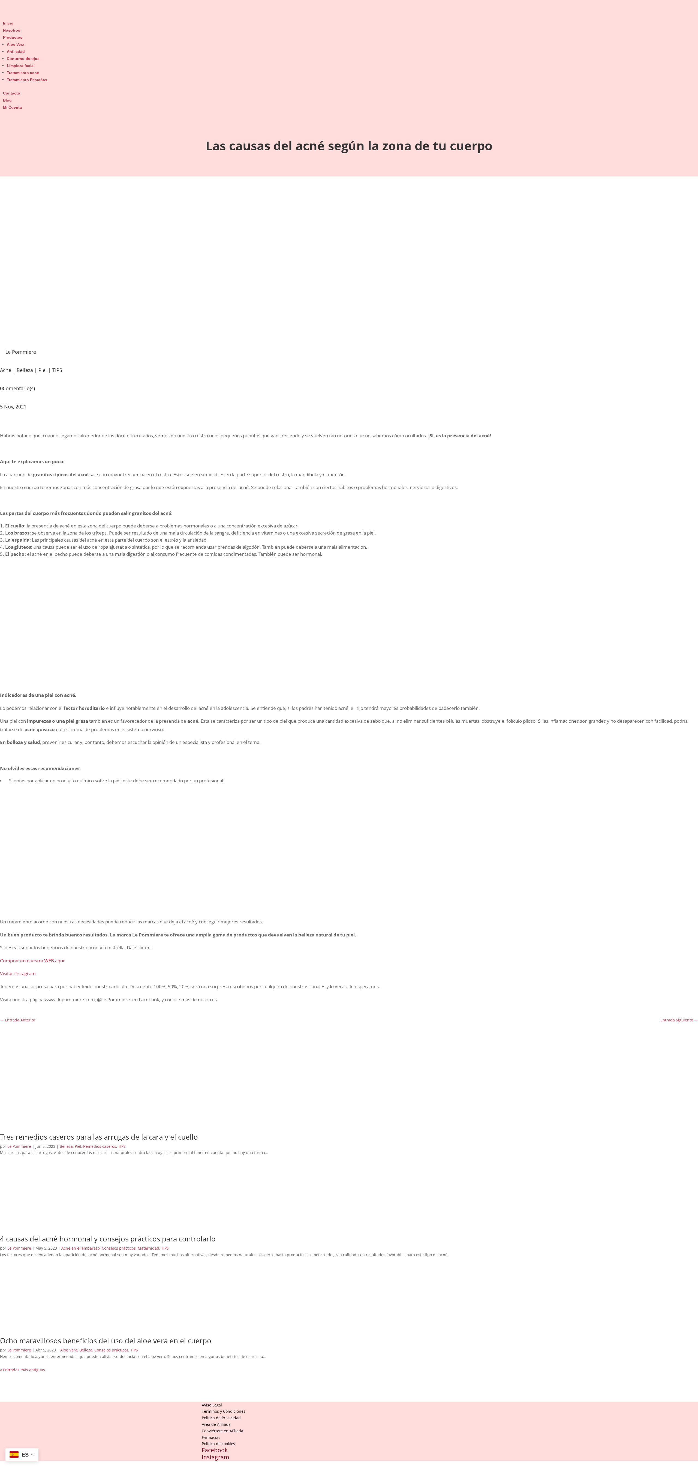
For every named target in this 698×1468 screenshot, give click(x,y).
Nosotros (11, 30)
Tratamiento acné (23, 73)
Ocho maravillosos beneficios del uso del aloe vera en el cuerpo (105, 1340)
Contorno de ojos (23, 58)
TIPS (57, 370)
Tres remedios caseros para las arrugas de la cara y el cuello (99, 1137)
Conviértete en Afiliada (222, 1430)
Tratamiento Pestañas (27, 80)
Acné (5, 370)
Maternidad (148, 1248)
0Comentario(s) (17, 388)
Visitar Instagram (18, 973)
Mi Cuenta (12, 107)
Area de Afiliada (216, 1424)
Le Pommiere (19, 1146)
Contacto (11, 93)
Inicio (8, 23)
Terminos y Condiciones (223, 1411)
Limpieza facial (21, 65)
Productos (12, 37)
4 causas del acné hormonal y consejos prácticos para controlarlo (108, 1239)
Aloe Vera (15, 44)
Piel (42, 370)
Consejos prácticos (119, 1248)
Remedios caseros (99, 1146)
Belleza (25, 370)
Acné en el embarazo (80, 1248)
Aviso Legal (212, 1405)
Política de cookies (218, 1443)
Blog (7, 100)
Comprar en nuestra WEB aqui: (32, 960)
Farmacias (211, 1437)
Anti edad (16, 51)
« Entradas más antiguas (22, 1369)
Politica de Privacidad (221, 1417)
